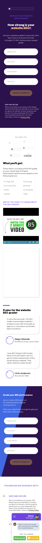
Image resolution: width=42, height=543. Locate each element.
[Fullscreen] (37, 242)
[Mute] (29, 242)
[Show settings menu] (33, 242)
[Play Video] (5, 242)
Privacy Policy (25, 117)
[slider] (19, 242)
